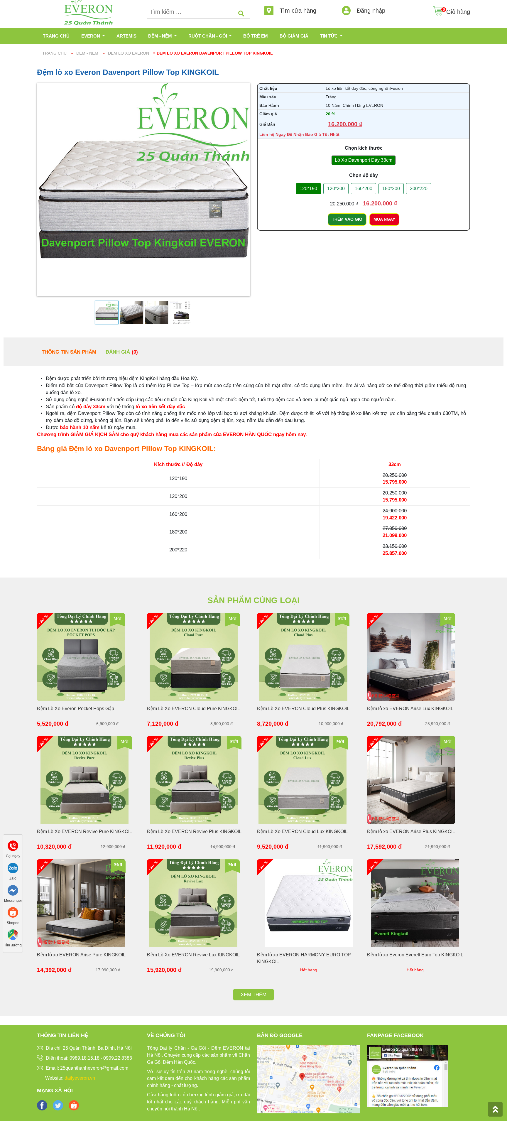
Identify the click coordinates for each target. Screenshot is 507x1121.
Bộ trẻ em (255, 35)
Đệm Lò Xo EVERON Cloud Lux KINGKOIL (302, 831)
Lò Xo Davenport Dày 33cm (363, 160)
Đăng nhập (370, 10)
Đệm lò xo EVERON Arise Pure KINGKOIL (81, 954)
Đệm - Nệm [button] (160, 35)
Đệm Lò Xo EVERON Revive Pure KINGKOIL (84, 831)
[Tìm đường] (13, 934)
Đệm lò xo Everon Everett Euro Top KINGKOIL (415, 954)
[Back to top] (495, 1109)
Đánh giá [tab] (122, 352)
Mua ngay (384, 219)
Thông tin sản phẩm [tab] (69, 352)
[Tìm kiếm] (241, 14)
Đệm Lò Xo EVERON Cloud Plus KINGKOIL (303, 708)
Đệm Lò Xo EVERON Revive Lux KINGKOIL (193, 954)
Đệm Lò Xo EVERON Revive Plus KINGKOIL (194, 831)
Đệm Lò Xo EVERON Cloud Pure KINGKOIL (193, 708)
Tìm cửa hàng (297, 10)
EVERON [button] (91, 35)
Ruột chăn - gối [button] (208, 35)
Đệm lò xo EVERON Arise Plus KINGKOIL (411, 831)
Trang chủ (56, 35)
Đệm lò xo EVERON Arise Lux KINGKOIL (410, 708)
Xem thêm (253, 994)
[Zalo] (13, 867)
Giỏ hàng (458, 12)
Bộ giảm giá (294, 35)
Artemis (126, 35)
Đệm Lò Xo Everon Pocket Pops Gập (75, 708)
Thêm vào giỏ (347, 219)
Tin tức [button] (329, 35)
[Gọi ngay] (13, 845)
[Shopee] (13, 912)
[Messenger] (13, 889)
